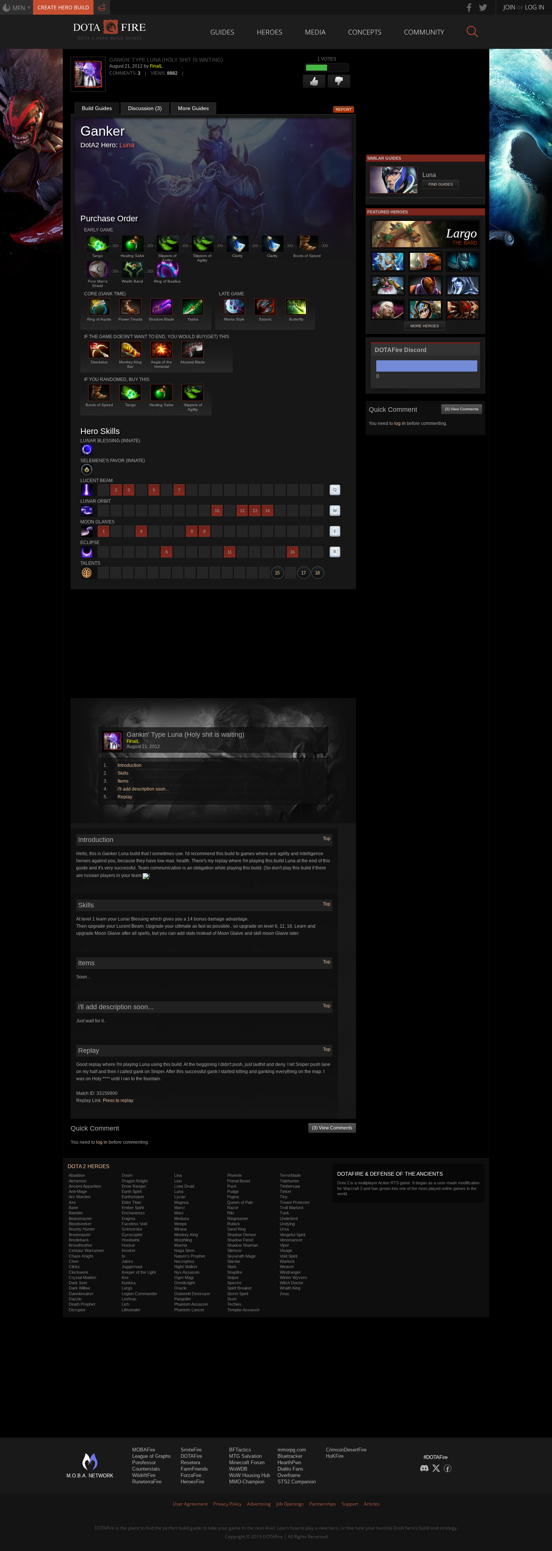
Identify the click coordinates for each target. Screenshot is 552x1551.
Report (343, 109)
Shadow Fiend (240, 1240)
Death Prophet (82, 1304)
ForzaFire (191, 1475)
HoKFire (335, 1456)
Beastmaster (80, 1218)
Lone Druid (184, 1186)
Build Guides (97, 108)
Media (315, 31)
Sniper (233, 1277)
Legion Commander (139, 1293)
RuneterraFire (146, 1481)
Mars (179, 1213)
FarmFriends (194, 1469)
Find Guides (440, 184)
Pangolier (182, 1299)
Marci (179, 1207)
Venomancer (291, 1240)
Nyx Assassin (186, 1272)
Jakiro (127, 1261)
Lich (125, 1304)
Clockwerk (78, 1272)
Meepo (180, 1223)
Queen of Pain (240, 1202)
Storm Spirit (237, 1293)
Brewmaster (80, 1234)
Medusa (181, 1218)
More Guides (193, 108)
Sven (232, 1299)
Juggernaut (132, 1266)
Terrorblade (290, 1175)
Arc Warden (79, 1196)
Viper (284, 1245)
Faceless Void (134, 1223)
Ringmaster (237, 1218)
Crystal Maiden (82, 1277)
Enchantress (133, 1213)
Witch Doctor (291, 1282)
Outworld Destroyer (192, 1293)
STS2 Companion (297, 1481)
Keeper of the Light (139, 1272)
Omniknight (184, 1282)
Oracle (180, 1288)
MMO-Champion (246, 1481)
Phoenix (234, 1175)
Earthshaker (133, 1196)
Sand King (236, 1229)
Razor (232, 1207)
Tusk (284, 1213)
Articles (372, 1504)
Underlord (289, 1218)
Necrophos (184, 1261)
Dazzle (75, 1299)
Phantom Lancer (189, 1310)
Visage (286, 1250)
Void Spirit (288, 1256)
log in (101, 1142)
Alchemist (77, 1181)
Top (326, 838)
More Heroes (424, 326)
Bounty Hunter (82, 1229)
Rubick (233, 1223)
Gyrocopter (132, 1234)
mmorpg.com (292, 1450)
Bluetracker (290, 1456)
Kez (125, 1277)
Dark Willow (79, 1288)
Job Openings (290, 1504)
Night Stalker (186, 1266)
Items (123, 781)
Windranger (290, 1272)
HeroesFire (192, 1481)
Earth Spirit (132, 1191)
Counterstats (146, 1469)
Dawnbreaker (81, 1293)
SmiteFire (191, 1450)
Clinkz (74, 1266)
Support (350, 1504)
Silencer (234, 1250)
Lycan (180, 1196)
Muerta (180, 1245)
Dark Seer (78, 1282)
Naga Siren (184, 1250)
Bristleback (79, 1240)
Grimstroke (132, 1229)
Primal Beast (238, 1181)
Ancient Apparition (85, 1186)
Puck (232, 1186)
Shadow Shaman (242, 1245)
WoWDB (238, 1469)
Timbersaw (290, 1186)
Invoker (129, 1250)
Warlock (287, 1261)
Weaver (287, 1266)
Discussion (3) (145, 108)
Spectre (234, 1282)
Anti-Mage (78, 1191)
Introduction (130, 765)
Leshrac (129, 1299)
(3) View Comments (332, 1128)
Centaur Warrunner (86, 1250)
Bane (73, 1207)
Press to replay (118, 1100)
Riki (230, 1213)
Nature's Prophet (189, 1256)
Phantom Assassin (191, 1304)
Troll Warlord (291, 1207)
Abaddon (77, 1175)
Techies (234, 1304)
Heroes (269, 31)
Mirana (180, 1229)
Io (123, 1256)
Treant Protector (295, 1202)
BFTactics (240, 1450)
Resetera (190, 1462)
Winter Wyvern (293, 1277)
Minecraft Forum (247, 1462)
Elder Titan (131, 1202)
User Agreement (190, 1504)
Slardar (233, 1261)
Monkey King (186, 1234)
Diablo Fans (290, 1469)
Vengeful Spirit (292, 1234)
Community (424, 31)
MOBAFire (143, 1450)
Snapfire (234, 1272)
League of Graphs (151, 1456)
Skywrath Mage (241, 1256)
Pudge (233, 1191)
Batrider (76, 1213)
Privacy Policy (227, 1504)
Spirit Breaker (239, 1288)
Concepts (365, 31)
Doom (127, 1175)
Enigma (128, 1218)
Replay (125, 797)
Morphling (183, 1240)
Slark (232, 1266)
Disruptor (77, 1310)
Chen (73, 1261)
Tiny (284, 1196)
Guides (222, 31)
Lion (178, 1181)
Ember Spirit (133, 1207)
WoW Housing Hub (249, 1475)
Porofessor (144, 1462)
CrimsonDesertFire (346, 1450)
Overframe (289, 1475)
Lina (178, 1175)
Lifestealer (131, 1310)
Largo (127, 1288)
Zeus (284, 1293)
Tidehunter (289, 1181)
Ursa (284, 1229)
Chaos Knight (81, 1256)
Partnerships (322, 1504)
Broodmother (80, 1245)
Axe (72, 1202)
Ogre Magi (183, 1277)
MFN (18, 8)
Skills (123, 773)
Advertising (259, 1504)
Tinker (285, 1191)
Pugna (233, 1196)
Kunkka (129, 1282)
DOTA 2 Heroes (88, 1166)
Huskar (128, 1245)
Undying (287, 1223)
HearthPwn (289, 1462)
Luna (126, 145)
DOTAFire (191, 1456)
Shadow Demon (241, 1234)
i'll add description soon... (143, 789)
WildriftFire (143, 1475)
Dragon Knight (135, 1181)
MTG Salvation (245, 1456)
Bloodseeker (80, 1223)
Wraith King (290, 1288)
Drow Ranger (134, 1186)
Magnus (181, 1202)
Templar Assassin (243, 1310)
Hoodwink (131, 1240)
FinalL (156, 66)
